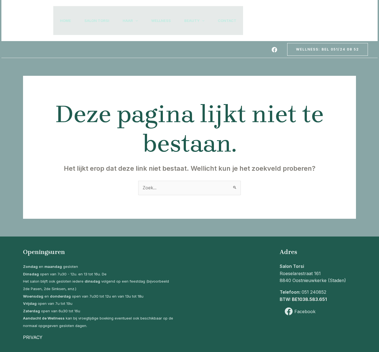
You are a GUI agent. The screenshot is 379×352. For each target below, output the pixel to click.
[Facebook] (274, 49)
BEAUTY (191, 20)
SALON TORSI (96, 20)
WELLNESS (161, 20)
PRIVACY (32, 337)
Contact (227, 20)
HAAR (128, 20)
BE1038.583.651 (309, 299)
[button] (327, 49)
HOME (65, 20)
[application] (135, 20)
